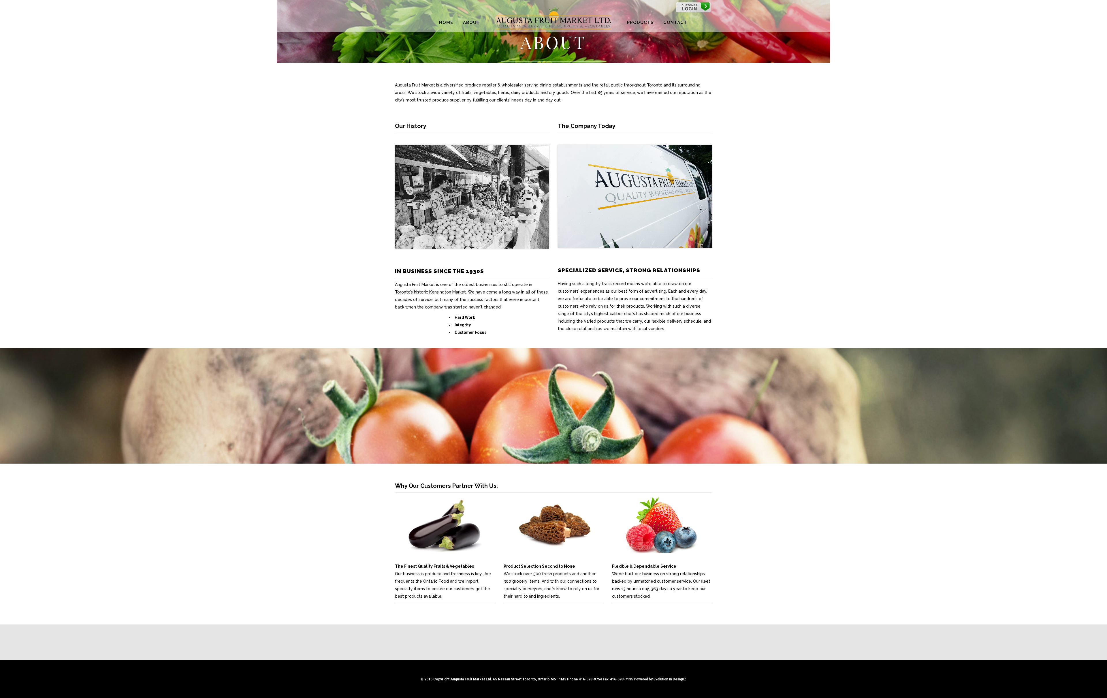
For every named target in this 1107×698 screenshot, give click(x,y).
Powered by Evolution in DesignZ (660, 679)
